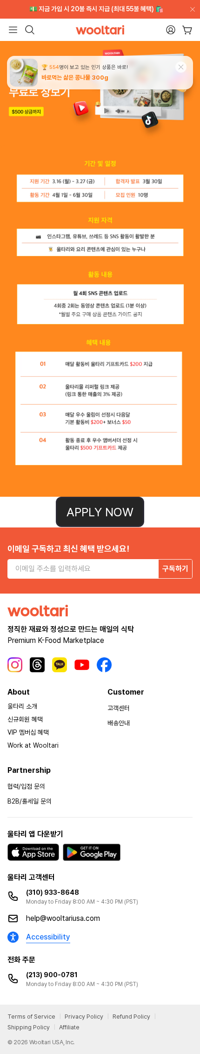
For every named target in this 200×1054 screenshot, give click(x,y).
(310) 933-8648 (52, 892)
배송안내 (118, 723)
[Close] (190, 9)
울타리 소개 (22, 706)
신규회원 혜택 (25, 719)
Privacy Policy (84, 1016)
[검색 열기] (29, 29)
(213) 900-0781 (52, 975)
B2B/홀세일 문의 (29, 801)
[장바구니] (187, 30)
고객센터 (118, 708)
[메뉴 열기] (13, 29)
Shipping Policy (28, 1027)
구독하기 (175, 568)
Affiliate (69, 1027)
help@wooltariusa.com (63, 918)
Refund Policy (131, 1016)
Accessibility (48, 936)
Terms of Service (31, 1016)
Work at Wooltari (33, 745)
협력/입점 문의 (26, 786)
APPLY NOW (100, 512)
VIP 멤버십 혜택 (28, 732)
